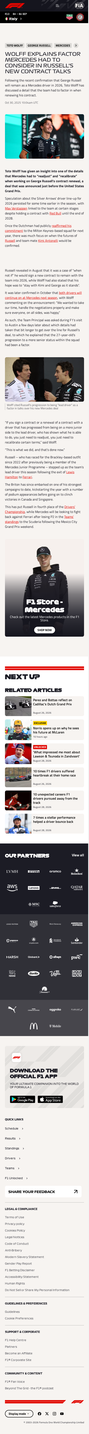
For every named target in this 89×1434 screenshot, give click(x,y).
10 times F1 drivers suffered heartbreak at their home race (54, 773)
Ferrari (27, 476)
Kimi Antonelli (48, 240)
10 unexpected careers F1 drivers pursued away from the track (55, 798)
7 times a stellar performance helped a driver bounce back (54, 819)
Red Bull (55, 213)
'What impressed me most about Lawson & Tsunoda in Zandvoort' (56, 754)
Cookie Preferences (19, 1318)
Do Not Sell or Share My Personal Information (37, 1290)
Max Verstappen (16, 208)
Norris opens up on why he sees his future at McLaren (56, 730)
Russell (10, 240)
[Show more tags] (75, 45)
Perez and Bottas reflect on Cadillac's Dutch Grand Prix (52, 702)
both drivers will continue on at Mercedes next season (43, 295)
